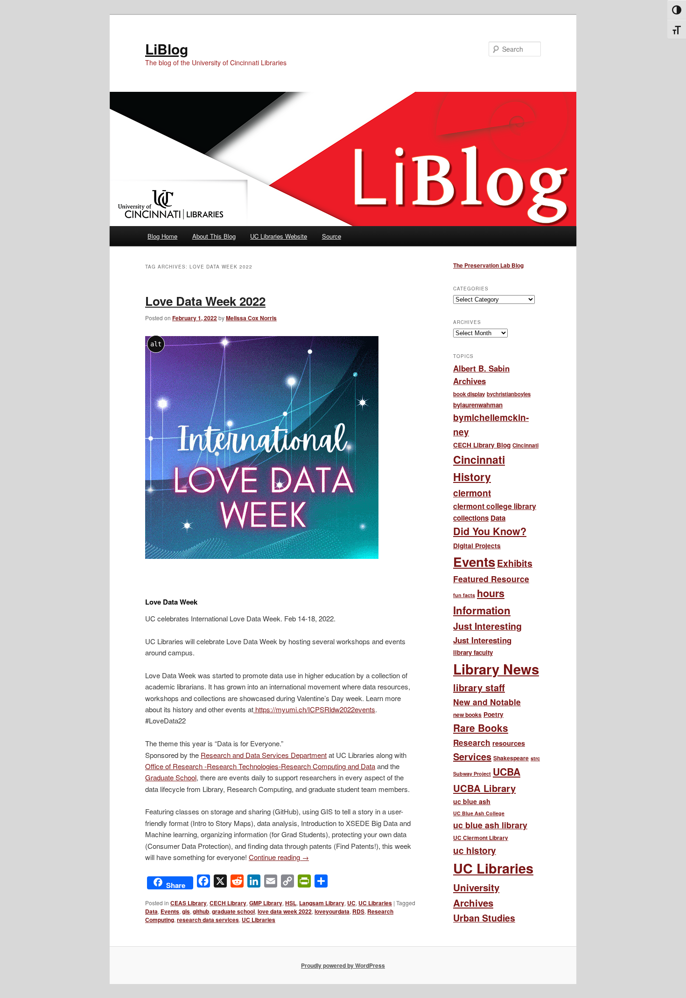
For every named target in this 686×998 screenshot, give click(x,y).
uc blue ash (471, 801)
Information (482, 610)
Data (151, 911)
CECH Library (228, 903)
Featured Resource (491, 579)
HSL (290, 903)
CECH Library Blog (482, 444)
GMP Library (265, 903)
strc (535, 758)
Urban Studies (484, 917)
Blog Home (162, 236)
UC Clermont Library (480, 838)
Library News (496, 669)
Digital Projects (477, 545)
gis (186, 911)
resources (508, 743)
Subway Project (472, 773)
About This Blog (214, 236)
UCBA (506, 771)
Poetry (493, 714)
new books (467, 714)
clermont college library (494, 506)
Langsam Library (321, 903)
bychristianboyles (509, 394)
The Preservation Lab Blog (488, 265)
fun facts (464, 595)
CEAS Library (188, 903)
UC (351, 903)
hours (490, 593)
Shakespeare (511, 758)
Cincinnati (525, 445)
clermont (472, 492)
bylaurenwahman (478, 404)
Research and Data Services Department (264, 755)
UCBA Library (484, 788)
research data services (208, 919)
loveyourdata (332, 911)
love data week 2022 (285, 911)
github (201, 911)
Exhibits (514, 563)
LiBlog (166, 49)
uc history (474, 850)
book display (469, 394)
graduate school (233, 911)
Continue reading (279, 857)
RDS (358, 911)
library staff (479, 687)
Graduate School (170, 777)
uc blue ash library (490, 825)
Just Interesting (487, 626)
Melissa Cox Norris (251, 318)
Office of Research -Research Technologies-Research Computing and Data (260, 766)
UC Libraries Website (278, 236)
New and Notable (487, 702)
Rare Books (480, 728)
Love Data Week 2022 (205, 301)
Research (471, 742)
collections (471, 518)
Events (170, 911)
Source (331, 236)
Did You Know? (489, 531)
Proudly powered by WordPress (343, 965)
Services (472, 756)
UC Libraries (375, 903)
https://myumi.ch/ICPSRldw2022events (314, 709)
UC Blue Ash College (478, 813)
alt (155, 344)
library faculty (473, 652)
